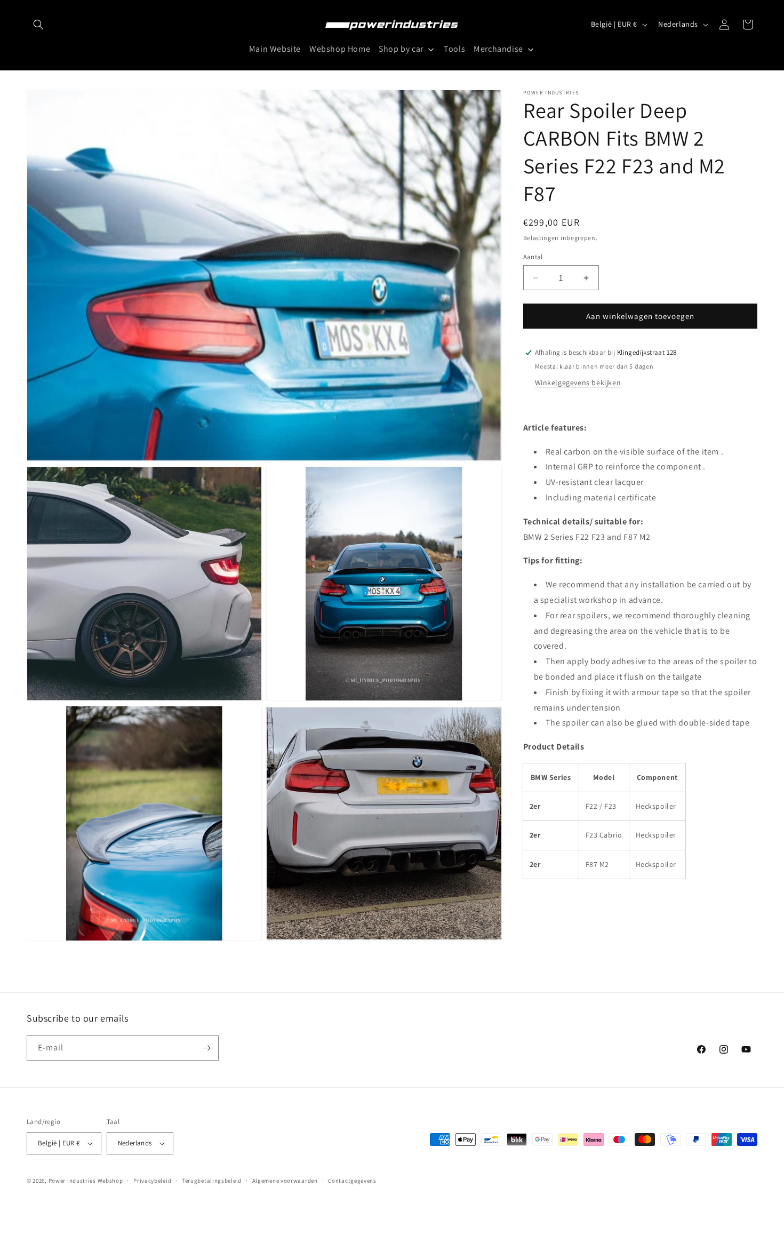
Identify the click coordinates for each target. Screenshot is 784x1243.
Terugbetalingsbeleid (212, 1180)
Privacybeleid (152, 1180)
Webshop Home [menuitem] (339, 49)
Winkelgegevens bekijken (578, 382)
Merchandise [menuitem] (498, 49)
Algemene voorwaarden (285, 1180)
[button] (38, 24)
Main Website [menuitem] (275, 49)
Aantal (533, 256)
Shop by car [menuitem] (401, 49)
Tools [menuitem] (454, 49)
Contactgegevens (352, 1180)
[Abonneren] (206, 1048)
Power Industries (72, 1180)
